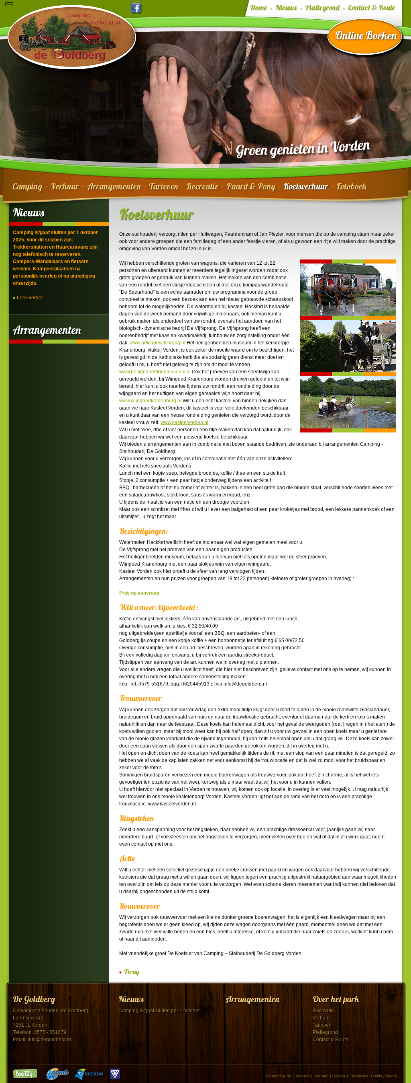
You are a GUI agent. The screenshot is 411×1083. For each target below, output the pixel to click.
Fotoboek (351, 186)
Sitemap (321, 1076)
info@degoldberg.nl (49, 1039)
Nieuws (286, 7)
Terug (131, 972)
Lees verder (30, 298)
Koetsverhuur (305, 186)
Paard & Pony (250, 186)
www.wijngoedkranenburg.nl (150, 401)
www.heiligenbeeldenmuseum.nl (155, 372)
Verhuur (64, 186)
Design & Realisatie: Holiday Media (364, 1076)
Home (258, 7)
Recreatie (202, 186)
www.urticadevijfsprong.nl (157, 343)
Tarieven (163, 186)
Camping (27, 186)
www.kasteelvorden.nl (184, 422)
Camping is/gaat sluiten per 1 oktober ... (161, 1010)
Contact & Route (371, 7)
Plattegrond (322, 7)
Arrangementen (114, 186)
